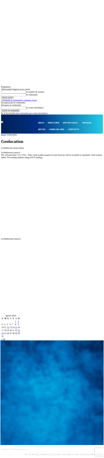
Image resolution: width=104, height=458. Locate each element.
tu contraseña (31, 95)
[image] (52, 356)
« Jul (3, 339)
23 (19, 330)
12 (8, 327)
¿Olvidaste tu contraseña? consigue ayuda (19, 100)
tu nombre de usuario (35, 92)
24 (2, 333)
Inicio (3, 135)
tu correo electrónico (35, 108)
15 (16, 327)
